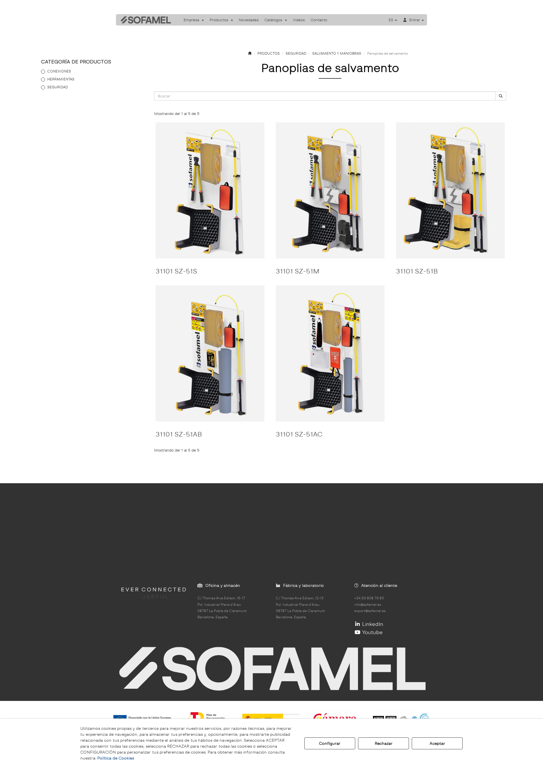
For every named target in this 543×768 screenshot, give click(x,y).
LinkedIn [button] (372, 624)
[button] (144, 20)
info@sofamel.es (367, 605)
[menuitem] (194, 19)
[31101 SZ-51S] (210, 190)
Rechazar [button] (384, 743)
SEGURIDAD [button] (57, 87)
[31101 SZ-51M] (330, 190)
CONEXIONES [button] (59, 71)
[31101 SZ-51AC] (330, 353)
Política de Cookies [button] (115, 758)
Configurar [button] (330, 743)
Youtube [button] (372, 632)
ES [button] (391, 20)
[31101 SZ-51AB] (210, 353)
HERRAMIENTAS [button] (60, 79)
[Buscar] (500, 96)
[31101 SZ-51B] (450, 190)
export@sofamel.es (369, 611)
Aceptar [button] (437, 743)
